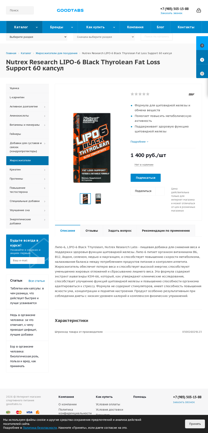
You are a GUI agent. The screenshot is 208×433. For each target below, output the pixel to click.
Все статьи (36, 281)
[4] (144, 94)
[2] (136, 94)
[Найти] (29, 10)
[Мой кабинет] (199, 10)
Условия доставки (109, 409)
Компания (66, 397)
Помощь (139, 397)
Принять (195, 424)
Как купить (104, 397)
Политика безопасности (40, 428)
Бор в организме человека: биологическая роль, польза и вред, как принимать (24, 356)
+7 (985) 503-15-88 (174, 9)
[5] (148, 94)
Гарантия (102, 415)
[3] (140, 94)
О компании (67, 404)
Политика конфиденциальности (75, 411)
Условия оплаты (108, 404)
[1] (132, 94)
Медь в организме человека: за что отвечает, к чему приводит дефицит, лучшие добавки (23, 324)
